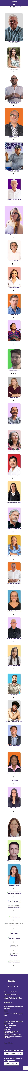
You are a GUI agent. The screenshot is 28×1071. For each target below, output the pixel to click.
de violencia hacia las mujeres (12, 1034)
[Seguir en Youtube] (20, 7)
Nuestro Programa (9, 1023)
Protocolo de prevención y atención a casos (11, 1032)
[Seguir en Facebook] (8, 7)
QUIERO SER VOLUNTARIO (14, 1054)
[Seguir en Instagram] (14, 7)
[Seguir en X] (11, 7)
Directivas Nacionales (10, 1025)
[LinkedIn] (15, 374)
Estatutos (7, 1029)
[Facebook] (12, 264)
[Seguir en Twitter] (8, 986)
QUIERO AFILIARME (11, 1064)
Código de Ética (8, 1027)
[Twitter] (13, 44)
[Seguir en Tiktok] (17, 7)
